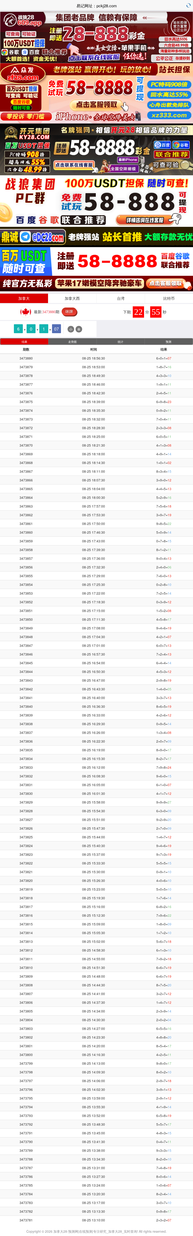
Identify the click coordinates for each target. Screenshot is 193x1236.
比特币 (169, 298)
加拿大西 (72, 298)
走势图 (72, 342)
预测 (168, 342)
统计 (120, 342)
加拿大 (24, 298)
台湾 (121, 298)
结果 (24, 342)
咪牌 (69, 311)
